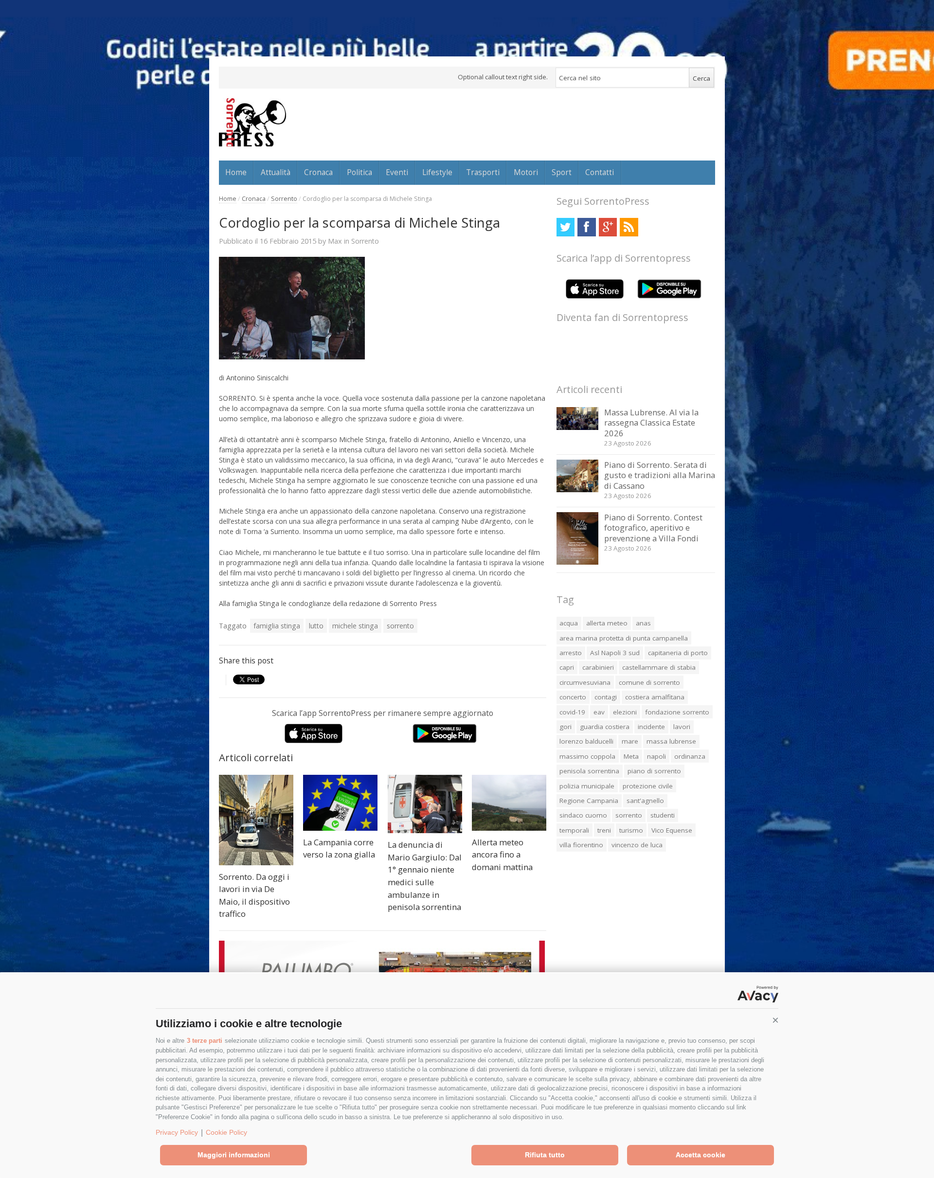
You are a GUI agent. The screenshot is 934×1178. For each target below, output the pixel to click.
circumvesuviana (585, 682)
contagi (605, 697)
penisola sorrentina (589, 771)
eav (599, 712)
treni (604, 830)
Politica (359, 172)
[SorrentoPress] (252, 122)
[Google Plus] (608, 227)
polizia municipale (586, 786)
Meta (631, 756)
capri (566, 667)
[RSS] (629, 227)
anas (643, 623)
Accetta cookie (700, 1155)
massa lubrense (671, 741)
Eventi (397, 172)
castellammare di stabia (659, 667)
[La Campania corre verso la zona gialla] (340, 803)
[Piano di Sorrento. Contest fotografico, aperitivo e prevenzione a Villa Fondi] (578, 562)
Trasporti (483, 172)
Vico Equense (671, 830)
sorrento (400, 625)
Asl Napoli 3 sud (615, 652)
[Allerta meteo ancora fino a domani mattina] (509, 803)
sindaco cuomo (583, 815)
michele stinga (355, 625)
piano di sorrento (654, 771)
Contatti (599, 172)
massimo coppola (587, 756)
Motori (526, 172)
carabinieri (598, 667)
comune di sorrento (649, 682)
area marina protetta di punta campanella (623, 638)
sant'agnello (645, 800)
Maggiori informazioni (234, 1155)
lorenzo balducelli (586, 741)
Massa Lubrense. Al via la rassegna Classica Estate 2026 (651, 423)
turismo (631, 830)
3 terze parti (204, 1040)
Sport (562, 172)
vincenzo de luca (637, 844)
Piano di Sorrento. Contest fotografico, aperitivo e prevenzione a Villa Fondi (653, 528)
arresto (570, 652)
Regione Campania (588, 800)
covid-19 (572, 712)
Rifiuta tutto (545, 1155)
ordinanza (689, 756)
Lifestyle (437, 172)
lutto (316, 625)
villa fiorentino (581, 844)
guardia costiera (604, 726)
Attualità (275, 172)
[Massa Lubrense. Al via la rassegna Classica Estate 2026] (578, 427)
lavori (681, 726)
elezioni (625, 712)
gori (565, 726)
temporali (574, 830)
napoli (656, 756)
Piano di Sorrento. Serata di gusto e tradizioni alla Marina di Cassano (659, 475)
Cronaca (318, 172)
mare (630, 741)
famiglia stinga (276, 625)
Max (335, 241)
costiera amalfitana (654, 697)
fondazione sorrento (677, 712)
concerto (572, 697)
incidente (651, 726)
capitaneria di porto (678, 652)
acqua (568, 623)
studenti (662, 815)
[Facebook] (586, 227)
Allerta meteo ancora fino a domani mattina (502, 855)
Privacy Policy (177, 1132)
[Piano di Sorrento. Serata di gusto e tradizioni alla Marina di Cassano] (578, 489)
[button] (775, 1020)
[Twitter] (566, 227)
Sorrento (284, 199)
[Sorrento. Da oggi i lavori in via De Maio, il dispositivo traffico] (256, 820)
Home (236, 172)
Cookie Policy (226, 1132)
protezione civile (648, 786)
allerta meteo (607, 623)
